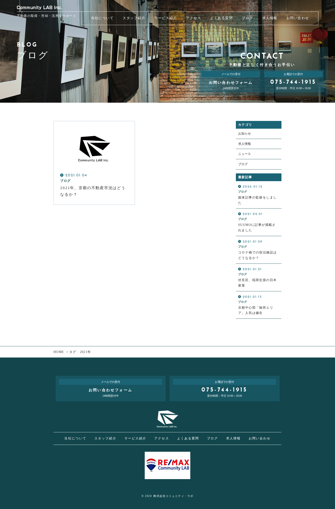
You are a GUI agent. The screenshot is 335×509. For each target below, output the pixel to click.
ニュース (244, 154)
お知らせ (244, 133)
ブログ (243, 164)
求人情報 (244, 144)
